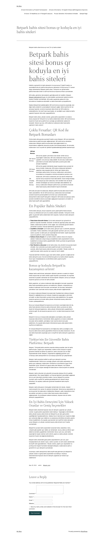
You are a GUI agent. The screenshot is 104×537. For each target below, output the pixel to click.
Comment (32, 493)
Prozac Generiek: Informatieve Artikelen (66, 13)
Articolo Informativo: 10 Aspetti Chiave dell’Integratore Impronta (68, 10)
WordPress (84, 531)
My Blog (19, 6)
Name (31, 497)
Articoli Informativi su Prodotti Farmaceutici (34, 10)
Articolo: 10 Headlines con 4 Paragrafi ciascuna (38, 13)
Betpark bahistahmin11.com (37, 97)
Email (31, 500)
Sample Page (83, 13)
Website (31, 503)
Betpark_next (46, 465)
